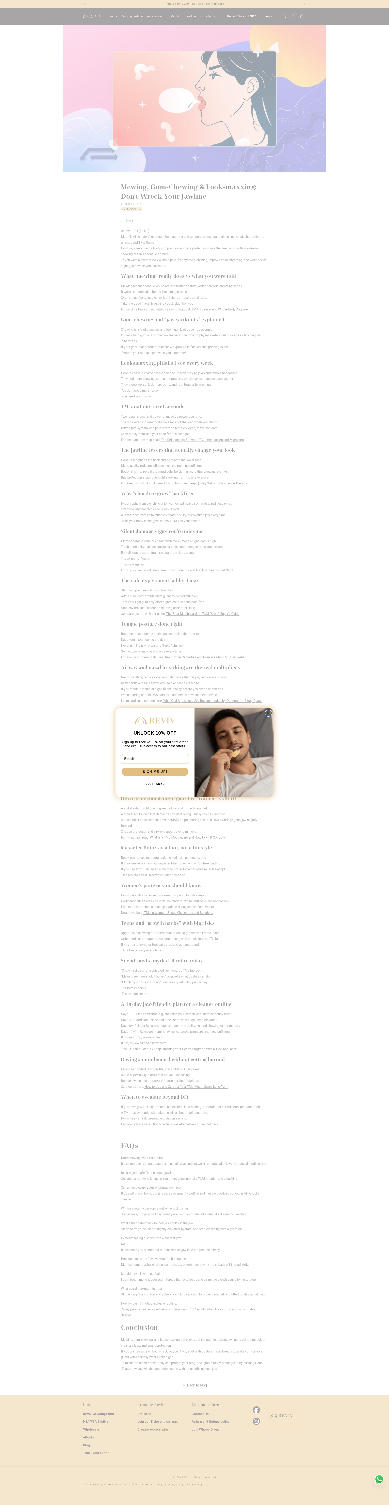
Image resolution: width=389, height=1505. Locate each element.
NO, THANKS (155, 784)
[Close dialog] (268, 713)
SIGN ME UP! (155, 771)
